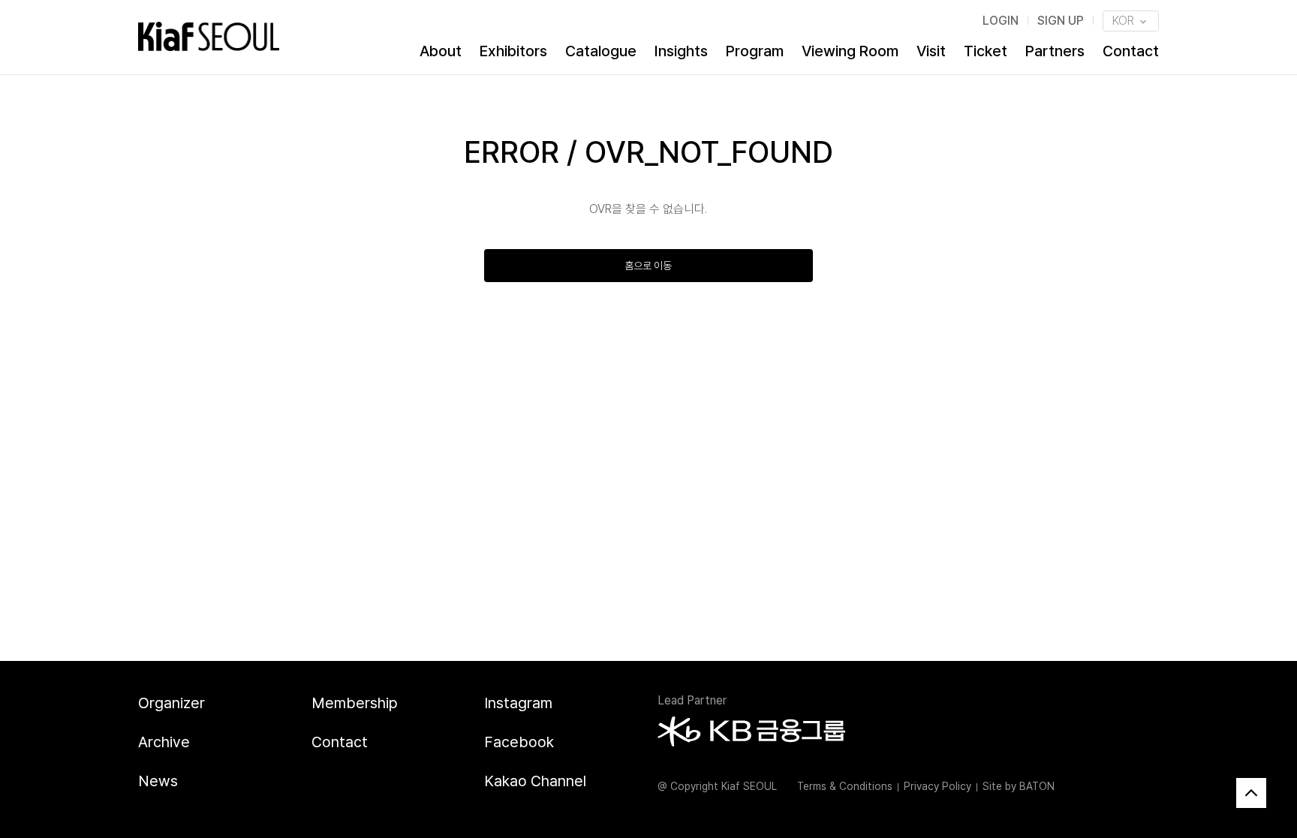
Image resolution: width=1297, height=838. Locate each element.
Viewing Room (850, 51)
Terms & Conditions (844, 786)
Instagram (518, 703)
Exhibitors (513, 51)
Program (755, 51)
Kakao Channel (535, 781)
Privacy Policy (937, 786)
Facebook (519, 742)
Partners (1055, 51)
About (441, 51)
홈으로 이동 (648, 266)
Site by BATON (1019, 786)
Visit (931, 51)
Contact (1131, 51)
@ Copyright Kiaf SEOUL (717, 786)
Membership (354, 703)
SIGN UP (1060, 21)
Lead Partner (692, 700)
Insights (681, 51)
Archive (164, 742)
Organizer (171, 703)
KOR (1124, 21)
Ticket (985, 51)
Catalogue (600, 51)
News (158, 781)
